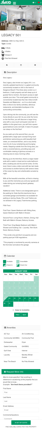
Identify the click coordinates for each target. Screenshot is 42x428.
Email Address (8, 406)
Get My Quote (21, 423)
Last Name (7, 397)
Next (24, 315)
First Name (7, 388)
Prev (17, 315)
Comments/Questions (11, 415)
